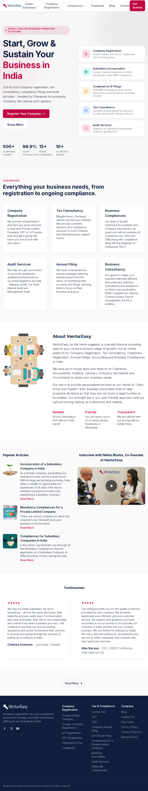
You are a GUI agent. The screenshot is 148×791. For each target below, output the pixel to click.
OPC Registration (72, 737)
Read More (27, 498)
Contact (125, 5)
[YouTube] (17, 728)
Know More (15, 124)
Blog (112, 5)
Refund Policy (129, 737)
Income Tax (99, 711)
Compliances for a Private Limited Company (102, 744)
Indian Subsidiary (29, 5)
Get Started (137, 5)
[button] (111, 486)
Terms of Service (131, 732)
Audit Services (100, 761)
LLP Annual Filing (101, 735)
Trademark (97, 5)
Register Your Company (24, 113)
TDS (94, 721)
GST (94, 716)
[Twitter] (11, 728)
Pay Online (127, 721)
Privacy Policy (129, 727)
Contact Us (127, 716)
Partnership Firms (72, 742)
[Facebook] (4, 728)
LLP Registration (71, 732)
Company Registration (52, 5)
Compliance (74, 5)
